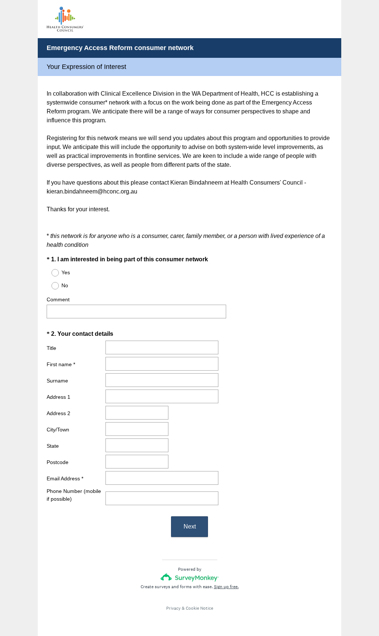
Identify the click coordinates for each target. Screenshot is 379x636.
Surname (57, 381)
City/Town (58, 430)
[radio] (50, 272)
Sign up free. (226, 587)
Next (190, 526)
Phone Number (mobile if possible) (74, 495)
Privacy (173, 608)
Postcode (57, 462)
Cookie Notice (199, 608)
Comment (58, 299)
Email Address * (65, 478)
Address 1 (58, 397)
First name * (61, 364)
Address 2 (58, 413)
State (53, 446)
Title (51, 348)
